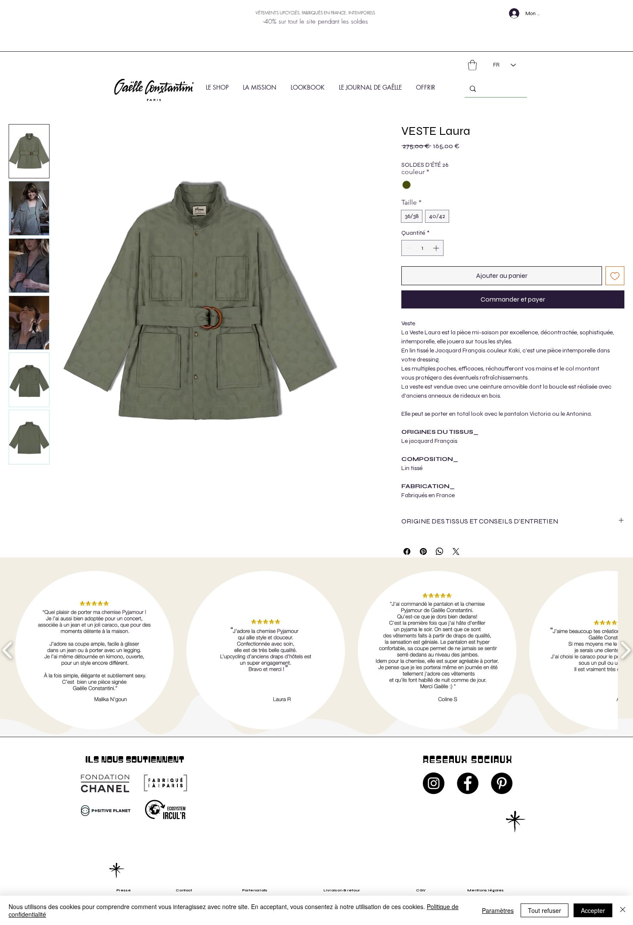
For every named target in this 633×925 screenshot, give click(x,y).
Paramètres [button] (498, 910)
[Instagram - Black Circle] (433, 783)
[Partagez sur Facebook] (407, 551)
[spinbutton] (422, 247)
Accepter (593, 910)
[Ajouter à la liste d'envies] (614, 275)
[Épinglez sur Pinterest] (423, 551)
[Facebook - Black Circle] (467, 783)
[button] (472, 65)
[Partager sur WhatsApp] (439, 551)
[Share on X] (456, 551)
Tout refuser (544, 910)
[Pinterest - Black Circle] (501, 783)
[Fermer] (622, 910)
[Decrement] (408, 247)
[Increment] (436, 247)
